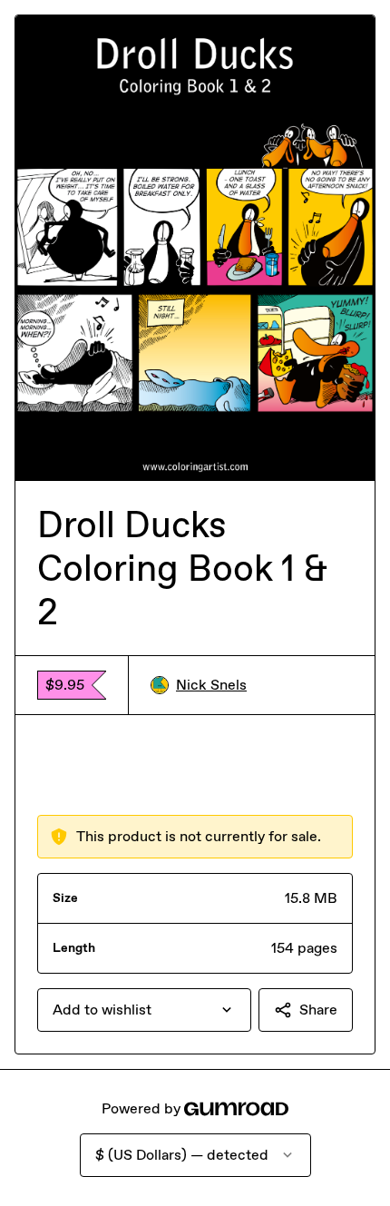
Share (318, 1009)
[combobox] (144, 1010)
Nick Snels (211, 684)
